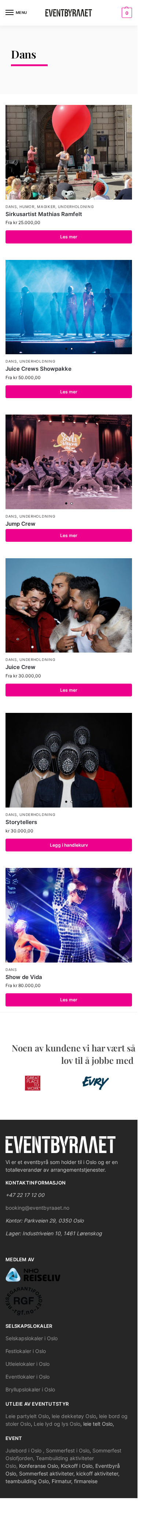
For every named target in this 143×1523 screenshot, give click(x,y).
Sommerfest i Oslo (67, 1450)
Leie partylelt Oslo (27, 1416)
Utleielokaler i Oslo (28, 1364)
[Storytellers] (69, 760)
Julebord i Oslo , (26, 1450)
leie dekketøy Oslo (74, 1416)
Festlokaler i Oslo (26, 1351)
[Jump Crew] (69, 462)
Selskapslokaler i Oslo (32, 1338)
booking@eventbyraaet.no (37, 1208)
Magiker (46, 206)
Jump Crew (21, 523)
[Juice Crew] (69, 605)
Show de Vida (24, 977)
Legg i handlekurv (69, 845)
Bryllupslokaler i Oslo (30, 1389)
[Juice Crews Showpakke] (69, 307)
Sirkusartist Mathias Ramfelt (44, 214)
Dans (11, 206)
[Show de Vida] (69, 915)
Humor (26, 206)
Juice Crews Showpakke (39, 368)
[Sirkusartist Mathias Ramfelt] (69, 152)
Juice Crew (21, 667)
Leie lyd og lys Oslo (57, 1424)
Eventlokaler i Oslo (28, 1376)
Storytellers (21, 822)
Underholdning (76, 206)
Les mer (68, 236)
